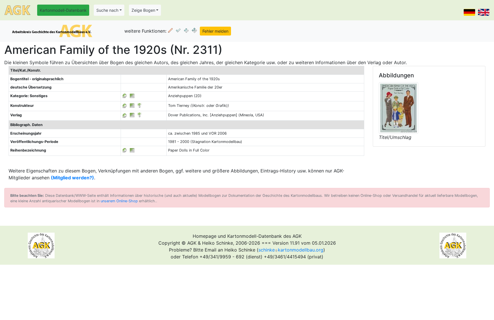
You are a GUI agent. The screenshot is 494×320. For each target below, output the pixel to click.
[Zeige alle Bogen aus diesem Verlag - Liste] (124, 115)
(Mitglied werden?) (72, 177)
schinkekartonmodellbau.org (290, 250)
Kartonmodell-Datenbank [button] (63, 10)
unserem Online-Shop (119, 201)
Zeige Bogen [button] (143, 10)
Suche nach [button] (107, 10)
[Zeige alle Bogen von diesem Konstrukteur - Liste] (124, 105)
